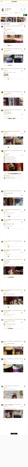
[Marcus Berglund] (8, 307)
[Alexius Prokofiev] (16, 173)
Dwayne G (6, 175)
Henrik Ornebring (5, 109)
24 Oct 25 (4, 355)
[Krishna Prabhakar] (8, 173)
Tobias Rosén (5, 219)
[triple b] (13, 118)
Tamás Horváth (5, 341)
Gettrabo (21, 91)
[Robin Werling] (8, 147)
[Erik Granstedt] (8, 228)
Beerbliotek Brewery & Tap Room (8, 405)
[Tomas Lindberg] (9, 118)
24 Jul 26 (4, 43)
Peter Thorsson (5, 358)
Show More (14, 433)
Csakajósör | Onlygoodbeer (10, 343)
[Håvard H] (8, 65)
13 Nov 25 (4, 206)
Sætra (21, 48)
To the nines (13, 48)
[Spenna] (10, 45)
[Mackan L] (14, 173)
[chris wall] (14, 118)
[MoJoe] (10, 173)
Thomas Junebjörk (6, 190)
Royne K (4, 209)
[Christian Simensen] (9, 65)
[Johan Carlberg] (9, 277)
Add (26, 15)
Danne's (4, 191)
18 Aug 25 (4, 399)
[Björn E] (8, 277)
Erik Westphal (5, 68)
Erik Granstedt (5, 259)
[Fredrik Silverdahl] (13, 277)
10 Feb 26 (4, 106)
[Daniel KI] (9, 45)
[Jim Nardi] (12, 118)
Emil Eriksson (5, 131)
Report (8, 176)
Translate (5, 194)
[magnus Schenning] (9, 216)
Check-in (24, 15)
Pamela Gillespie (7, 177)
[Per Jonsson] (10, 277)
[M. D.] (13, 173)
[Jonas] (9, 328)
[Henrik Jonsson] (10, 118)
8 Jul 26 (4, 63)
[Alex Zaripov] (9, 173)
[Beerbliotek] (8, 401)
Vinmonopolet (9, 50)
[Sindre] (10, 65)
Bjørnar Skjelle (5, 48)
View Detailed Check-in (8, 43)
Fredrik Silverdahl (5, 319)
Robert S (4, 150)
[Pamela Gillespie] (20, 173)
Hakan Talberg (5, 310)
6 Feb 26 (4, 145)
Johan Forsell (5, 91)
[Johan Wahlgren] (8, 118)
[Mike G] (18, 173)
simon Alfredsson (5, 404)
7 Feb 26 (4, 116)
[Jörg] (17, 173)
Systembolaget (9, 29)
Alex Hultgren (5, 385)
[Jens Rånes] (8, 216)
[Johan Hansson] (12, 173)
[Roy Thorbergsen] (8, 45)
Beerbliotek (17, 48)
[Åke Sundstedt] (8, 328)
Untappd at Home (6, 110)
